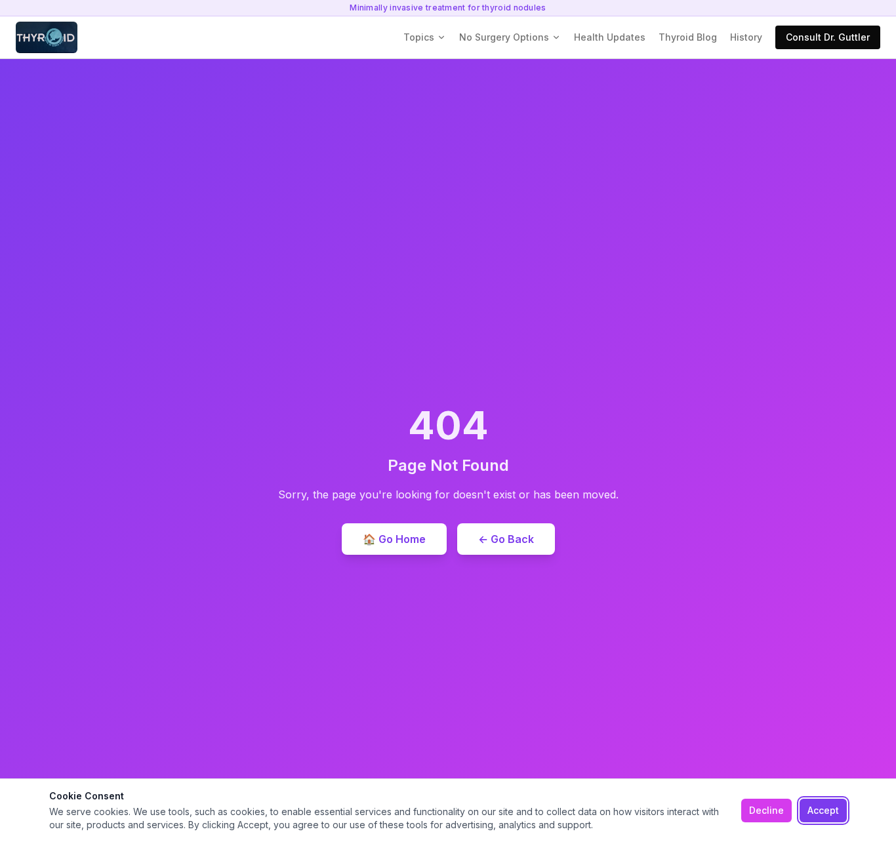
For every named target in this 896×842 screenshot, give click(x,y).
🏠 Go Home (394, 539)
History (746, 37)
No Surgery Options (504, 37)
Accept (823, 810)
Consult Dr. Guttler (828, 37)
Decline (766, 810)
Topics (418, 37)
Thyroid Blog (688, 37)
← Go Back (506, 539)
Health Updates (609, 37)
